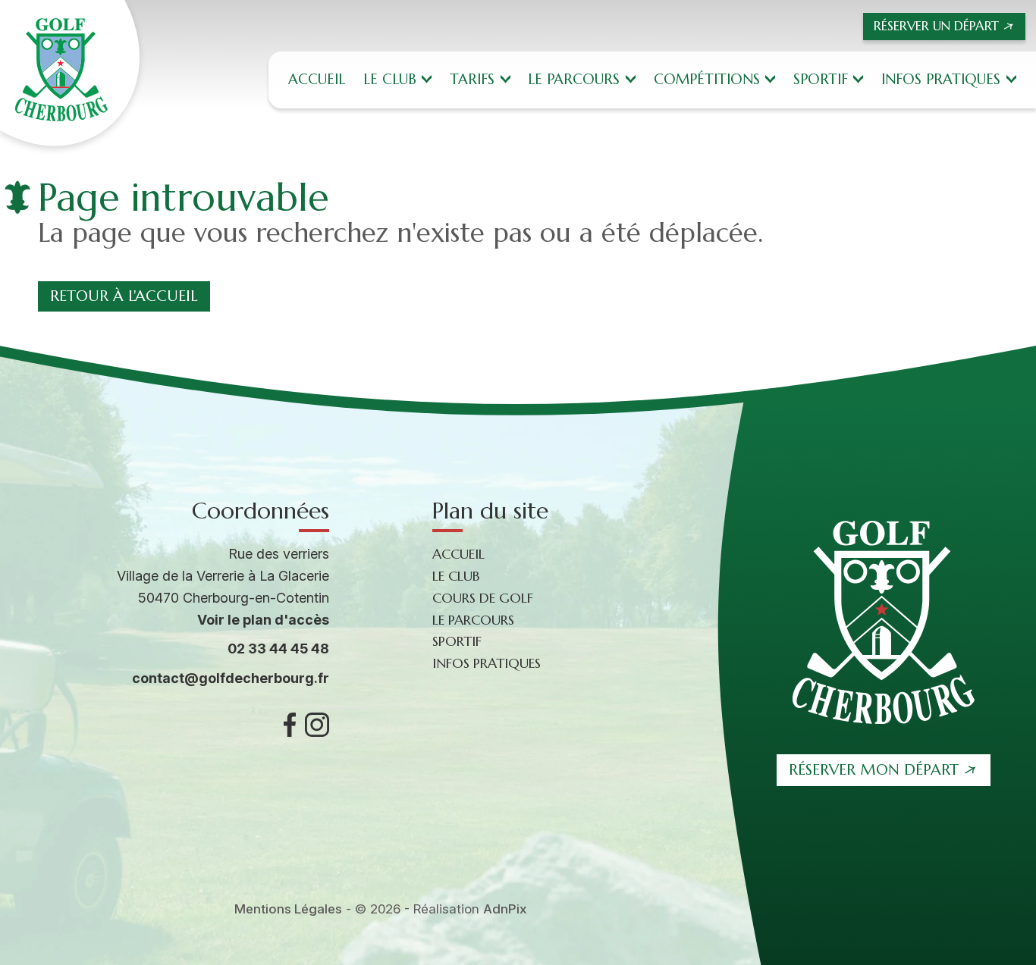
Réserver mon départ (874, 769)
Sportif (820, 79)
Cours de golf (482, 597)
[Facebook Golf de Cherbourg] (290, 725)
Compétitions (707, 79)
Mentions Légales (288, 908)
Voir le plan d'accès (263, 620)
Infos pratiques (940, 79)
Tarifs (472, 79)
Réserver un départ (936, 25)
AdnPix (505, 908)
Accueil (316, 79)
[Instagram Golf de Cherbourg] (317, 725)
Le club (389, 79)
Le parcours (574, 79)
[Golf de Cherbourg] (70, 73)
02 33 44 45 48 (278, 648)
